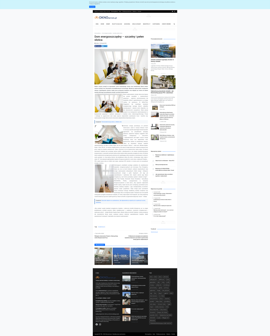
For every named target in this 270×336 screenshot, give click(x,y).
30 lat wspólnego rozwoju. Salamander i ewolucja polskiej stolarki (138, 278)
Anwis (171, 293)
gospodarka (152, 282)
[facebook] (172, 11)
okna (151, 276)
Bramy (108, 24)
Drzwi (102, 24)
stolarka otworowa (159, 306)
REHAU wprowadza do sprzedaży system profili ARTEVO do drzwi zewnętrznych (139, 318)
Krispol (151, 306)
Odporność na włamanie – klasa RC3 (164, 160)
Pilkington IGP (165, 317)
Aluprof (160, 293)
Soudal (158, 317)
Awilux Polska (159, 301)
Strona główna (114, 11)
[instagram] (175, 11)
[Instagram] (100, 324)
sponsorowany (153, 287)
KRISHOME (152, 317)
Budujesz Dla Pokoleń (162, 312)
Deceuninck (152, 312)
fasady (158, 290)
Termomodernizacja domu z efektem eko (112, 121)
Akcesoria (127, 24)
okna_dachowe (165, 290)
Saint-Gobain (153, 304)
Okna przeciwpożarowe (161, 164)
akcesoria (166, 276)
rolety (163, 282)
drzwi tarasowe (153, 296)
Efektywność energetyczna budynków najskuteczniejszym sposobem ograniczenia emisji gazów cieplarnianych (136, 237)
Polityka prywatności (126, 11)
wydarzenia (152, 290)
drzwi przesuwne (154, 298)
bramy (167, 279)
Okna (97, 24)
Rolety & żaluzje (117, 24)
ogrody (160, 287)
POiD (167, 306)
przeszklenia (167, 301)
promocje (166, 287)
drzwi (155, 276)
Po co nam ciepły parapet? (137, 309)
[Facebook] (97, 324)
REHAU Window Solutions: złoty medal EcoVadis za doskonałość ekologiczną (167, 137)
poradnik (152, 301)
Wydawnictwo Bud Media (165, 315)
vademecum (102, 226)
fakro (155, 293)
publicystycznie (153, 279)
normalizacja (166, 285)
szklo (158, 282)
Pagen (169, 304)
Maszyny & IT (146, 24)
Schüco (161, 298)
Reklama (135, 11)
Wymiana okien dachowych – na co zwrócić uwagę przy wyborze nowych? (139, 301)
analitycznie (158, 285)
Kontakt (139, 11)
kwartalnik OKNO (154, 315)
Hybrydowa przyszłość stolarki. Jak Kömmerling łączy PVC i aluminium (162, 92)
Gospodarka (156, 24)
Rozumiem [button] (92, 6)
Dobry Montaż (163, 309)
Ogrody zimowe (166, 24)
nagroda (166, 293)
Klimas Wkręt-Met (154, 309)
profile (168, 282)
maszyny (152, 285)
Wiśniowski (152, 320)
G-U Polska (161, 296)
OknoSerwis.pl (154, 232)
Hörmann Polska (161, 304)
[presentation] (95, 256)
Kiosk (120, 11)
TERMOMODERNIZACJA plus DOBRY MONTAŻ (160, 323)
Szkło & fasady (136, 24)
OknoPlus (167, 298)
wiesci (160, 276)
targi (151, 293)
